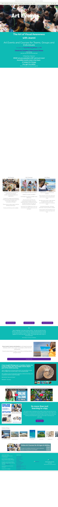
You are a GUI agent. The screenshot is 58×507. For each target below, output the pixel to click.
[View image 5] (47, 382)
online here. (7, 464)
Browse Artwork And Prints (47, 322)
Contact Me (18, 469)
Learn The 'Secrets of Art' (29, 322)
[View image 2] (38, 382)
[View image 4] (44, 382)
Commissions (18, 461)
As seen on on (29, 47)
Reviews (17, 460)
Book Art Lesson (19, 463)
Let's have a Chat (29, 359)
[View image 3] (41, 382)
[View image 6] (50, 382)
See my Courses (40, 420)
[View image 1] (35, 382)
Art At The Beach (19, 456)
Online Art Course (19, 459)
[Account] (53, 3)
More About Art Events (11, 322)
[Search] (52, 3)
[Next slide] (55, 435)
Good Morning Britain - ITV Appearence (21, 466)
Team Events (18, 457)
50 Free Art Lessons (19, 462)
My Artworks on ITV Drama (21, 468)
